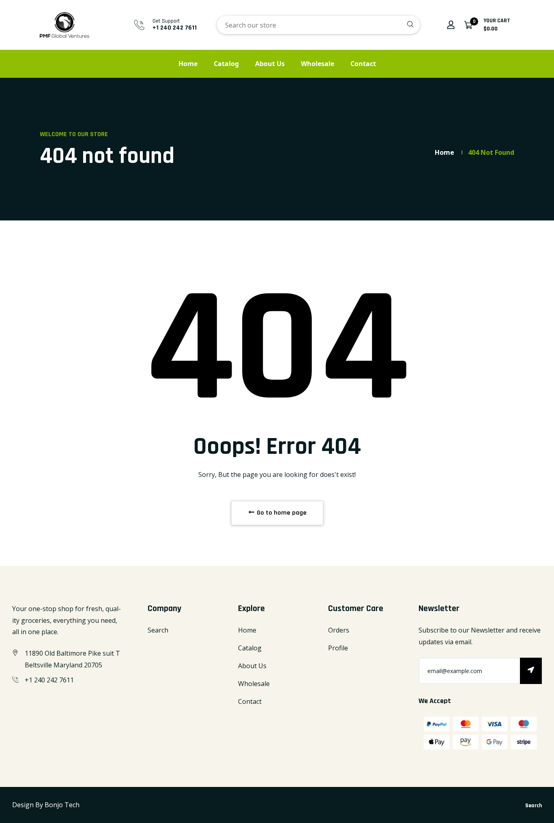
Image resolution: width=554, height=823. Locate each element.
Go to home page (281, 513)
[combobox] (318, 25)
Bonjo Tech (62, 804)
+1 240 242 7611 (174, 28)
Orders (338, 630)
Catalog (226, 63)
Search (158, 630)
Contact (363, 63)
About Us (270, 63)
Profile (338, 647)
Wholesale (317, 63)
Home (188, 63)
